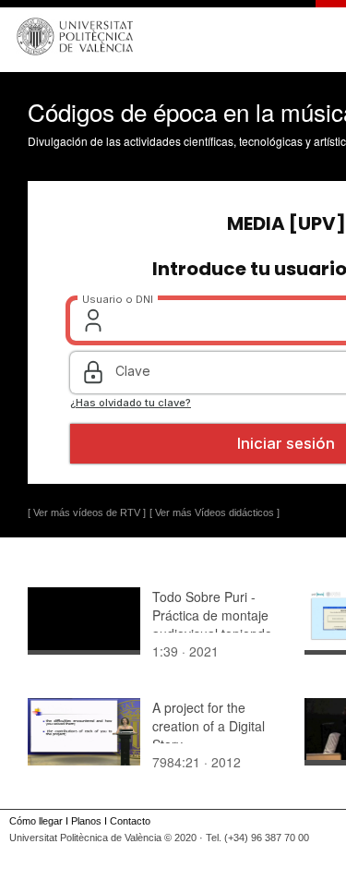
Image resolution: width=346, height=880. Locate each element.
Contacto (130, 820)
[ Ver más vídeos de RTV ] (87, 512)
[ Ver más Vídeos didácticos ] (214, 512)
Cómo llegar (36, 820)
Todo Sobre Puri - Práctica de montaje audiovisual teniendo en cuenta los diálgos (214, 624)
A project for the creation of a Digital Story (208, 725)
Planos (86, 820)
